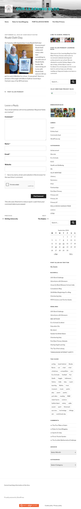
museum (54, 389)
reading (62, 396)
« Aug (55, 254)
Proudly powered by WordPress (14, 497)
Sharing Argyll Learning (57, 345)
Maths (61, 385)
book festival (62, 364)
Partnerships (54, 187)
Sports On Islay (57, 433)
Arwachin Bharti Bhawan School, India (62, 285)
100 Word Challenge (57, 277)
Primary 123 (54, 195)
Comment (9, 117)
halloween (68, 378)
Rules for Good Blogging (20, 22)
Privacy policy (58, 505)
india (59, 382)
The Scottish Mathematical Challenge (64, 440)
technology (62, 410)
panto (68, 389)
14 (60, 243)
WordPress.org (55, 139)
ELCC (52, 161)
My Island (53, 330)
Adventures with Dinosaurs (58, 281)
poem (58, 392)
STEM (52, 213)
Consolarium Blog (56, 288)
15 (63, 243)
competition (64, 371)
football (64, 375)
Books (71, 364)
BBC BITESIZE (55, 319)
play (53, 392)
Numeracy (53, 180)
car (59, 367)
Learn (71, 382)
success (54, 410)
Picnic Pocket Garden (59, 436)
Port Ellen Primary (59, 22)
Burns (53, 367)
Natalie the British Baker (58, 333)
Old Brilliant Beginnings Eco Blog (60, 292)
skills (70, 403)
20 (56, 247)
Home (7, 22)
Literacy (53, 176)
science (52, 210)
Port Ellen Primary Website (58, 341)
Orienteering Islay (56, 296)
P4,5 (52, 184)
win (53, 414)
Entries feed (54, 131)
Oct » (71, 254)
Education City (55, 326)
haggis (60, 378)
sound (53, 407)
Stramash (67, 407)
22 (63, 247)
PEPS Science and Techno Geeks (61, 300)
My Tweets (53, 266)
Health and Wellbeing (57, 165)
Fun (70, 375)
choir (69, 367)
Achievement (54, 150)
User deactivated (30, 35)
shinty (64, 403)
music (62, 389)
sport (59, 407)
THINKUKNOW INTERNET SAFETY (61, 352)
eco (72, 371)
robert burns (55, 400)
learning (54, 385)
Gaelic (54, 378)
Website (8, 165)
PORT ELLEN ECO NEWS (40, 22)
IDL (51, 169)
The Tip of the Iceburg (57, 348)
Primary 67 (53, 202)
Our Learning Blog (37, 9)
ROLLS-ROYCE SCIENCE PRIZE (60, 206)
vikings (71, 410)
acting (54, 364)
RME (68, 396)
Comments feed (55, 135)
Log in (52, 127)
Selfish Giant (56, 403)
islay (65, 382)
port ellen (54, 396)
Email (7, 154)
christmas (55, 371)
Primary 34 (54, 198)
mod (67, 385)
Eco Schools (54, 158)
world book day (61, 414)
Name (7, 144)
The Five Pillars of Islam (59, 425)
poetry (65, 392)
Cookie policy (49, 505)
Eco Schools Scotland (57, 322)
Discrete (53, 154)
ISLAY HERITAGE (55, 173)
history (54, 382)
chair (64, 367)
